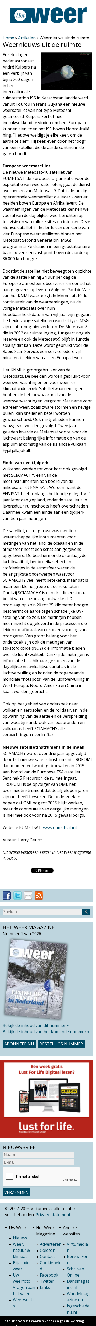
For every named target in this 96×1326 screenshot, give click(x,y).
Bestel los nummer (61, 1044)
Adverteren (50, 1244)
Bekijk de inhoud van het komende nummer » (46, 1031)
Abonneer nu (19, 1044)
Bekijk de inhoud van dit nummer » (36, 1025)
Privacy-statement (53, 1215)
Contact (47, 1256)
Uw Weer (17, 1227)
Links (45, 1287)
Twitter (47, 1281)
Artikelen (27, 38)
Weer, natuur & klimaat (21, 1250)
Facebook (49, 1275)
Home (8, 38)
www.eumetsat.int (60, 827)
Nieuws (20, 1238)
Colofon (47, 1250)
